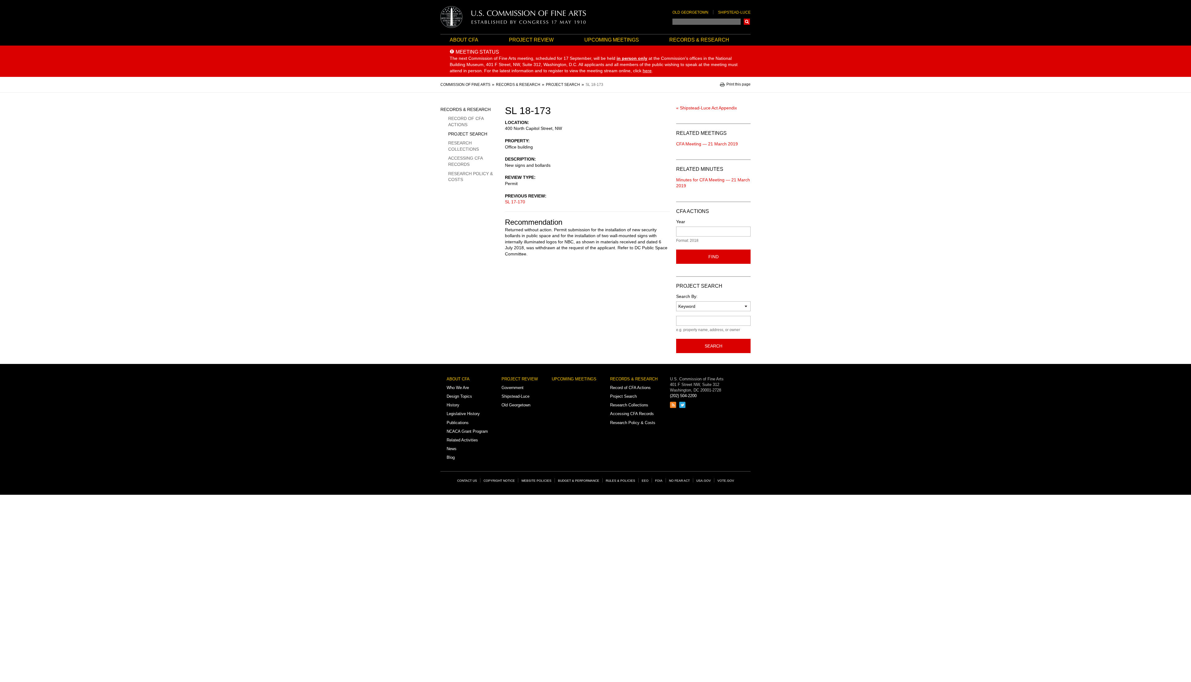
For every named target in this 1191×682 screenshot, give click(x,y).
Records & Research (699, 39)
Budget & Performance (578, 480)
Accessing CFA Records (465, 161)
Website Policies (536, 480)
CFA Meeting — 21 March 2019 (707, 143)
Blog (451, 457)
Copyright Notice (499, 480)
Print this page (738, 84)
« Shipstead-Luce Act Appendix (706, 107)
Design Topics (459, 396)
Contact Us (467, 480)
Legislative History (463, 413)
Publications (458, 422)
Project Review (531, 39)
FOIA (658, 480)
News (452, 448)
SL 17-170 (515, 201)
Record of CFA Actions (466, 121)
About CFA (464, 39)
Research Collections (463, 146)
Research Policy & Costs (470, 176)
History (453, 405)
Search (747, 22)
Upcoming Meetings (611, 39)
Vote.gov (725, 480)
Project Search (467, 133)
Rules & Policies (620, 480)
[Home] (513, 17)
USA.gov (703, 480)
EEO (645, 480)
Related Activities (462, 440)
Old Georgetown (690, 12)
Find (713, 256)
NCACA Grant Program (467, 431)
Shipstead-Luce (734, 12)
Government (513, 387)
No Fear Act (679, 480)
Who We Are (458, 387)
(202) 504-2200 (683, 395)
